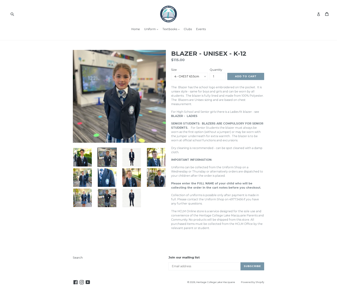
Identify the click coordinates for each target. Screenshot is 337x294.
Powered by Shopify (252, 282)
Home (135, 29)
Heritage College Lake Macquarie (215, 282)
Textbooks (171, 29)
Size (174, 69)
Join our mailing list (184, 257)
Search (78, 257)
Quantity (216, 69)
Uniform (152, 29)
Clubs (188, 29)
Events (201, 29)
